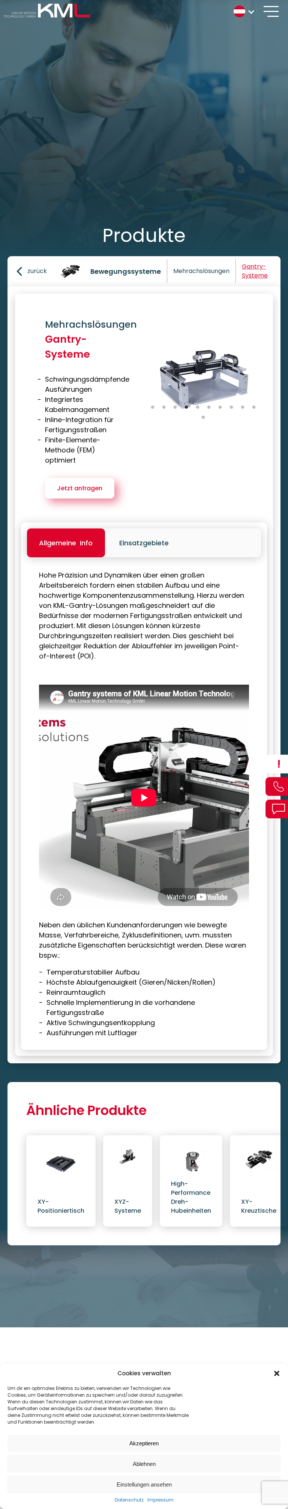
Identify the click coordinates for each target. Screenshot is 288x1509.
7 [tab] (220, 407)
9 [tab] (242, 407)
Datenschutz (129, 1500)
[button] (276, 1373)
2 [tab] (164, 407)
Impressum (160, 1500)
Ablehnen (144, 1464)
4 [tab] (186, 407)
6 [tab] (209, 407)
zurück (37, 271)
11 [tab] (203, 417)
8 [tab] (231, 407)
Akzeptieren (144, 1443)
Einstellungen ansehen (144, 1484)
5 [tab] (197, 407)
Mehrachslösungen (201, 271)
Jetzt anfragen (79, 488)
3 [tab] (175, 407)
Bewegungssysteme (125, 271)
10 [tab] (254, 407)
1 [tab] (152, 407)
